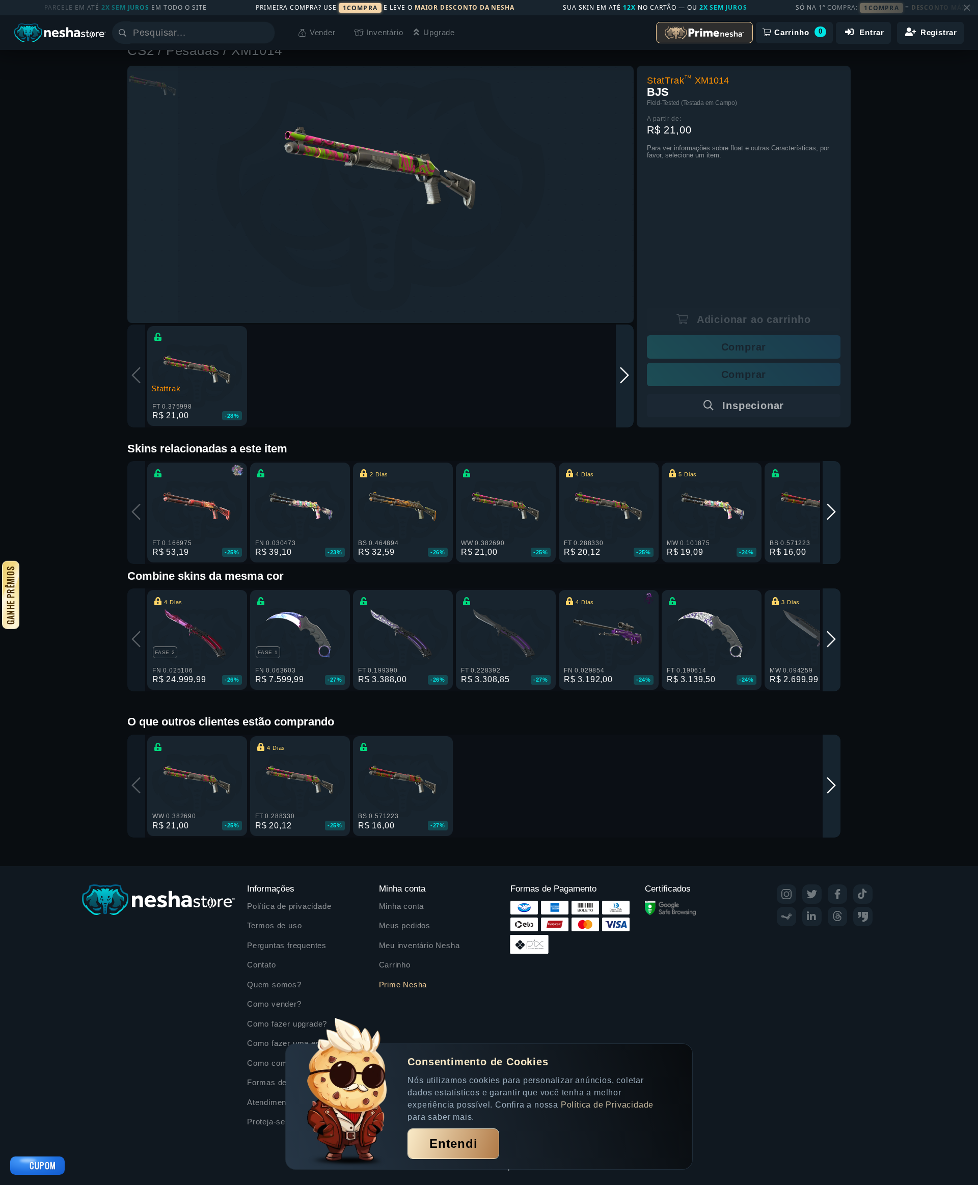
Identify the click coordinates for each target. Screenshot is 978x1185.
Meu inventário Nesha (419, 945)
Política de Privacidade (607, 1104)
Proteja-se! (267, 1121)
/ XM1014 (252, 50)
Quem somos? (274, 984)
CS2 (142, 50)
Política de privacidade (289, 906)
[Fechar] (967, 8)
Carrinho (395, 964)
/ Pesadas (190, 50)
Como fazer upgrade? (287, 1023)
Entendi (453, 1143)
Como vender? (274, 1004)
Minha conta (401, 906)
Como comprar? (277, 1063)
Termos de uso (274, 925)
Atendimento (270, 1102)
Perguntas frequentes (287, 945)
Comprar (744, 347)
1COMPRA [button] (360, 8)
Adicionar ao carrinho (752, 319)
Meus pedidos (405, 925)
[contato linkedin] (812, 916)
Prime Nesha (403, 984)
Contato (261, 964)
